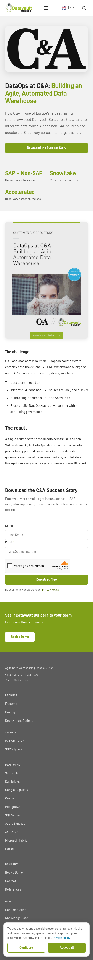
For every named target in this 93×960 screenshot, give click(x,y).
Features (11, 704)
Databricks (12, 781)
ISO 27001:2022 (14, 741)
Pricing (10, 712)
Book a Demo (20, 636)
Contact (10, 881)
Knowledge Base (16, 918)
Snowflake (12, 773)
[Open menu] (46, 7)
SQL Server (12, 815)
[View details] (46, 49)
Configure (26, 947)
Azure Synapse (15, 823)
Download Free (46, 579)
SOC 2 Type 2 (13, 749)
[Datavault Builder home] (18, 8)
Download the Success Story (46, 147)
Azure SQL (12, 832)
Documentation (15, 910)
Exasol (9, 849)
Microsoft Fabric (16, 840)
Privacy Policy (50, 589)
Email (9, 542)
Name (9, 525)
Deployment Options (19, 720)
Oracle (9, 798)
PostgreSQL (13, 807)
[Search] (84, 8)
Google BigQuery (16, 790)
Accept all (67, 947)
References (13, 889)
